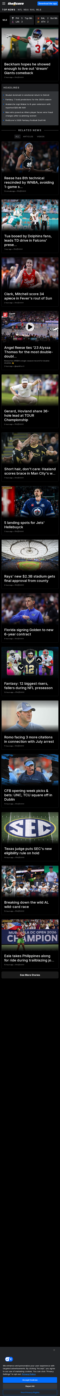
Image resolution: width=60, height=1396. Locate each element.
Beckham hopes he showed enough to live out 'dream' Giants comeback (27, 68)
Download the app (48, 3)
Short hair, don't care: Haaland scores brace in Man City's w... (30, 471)
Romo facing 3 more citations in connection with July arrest (29, 739)
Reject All (30, 1386)
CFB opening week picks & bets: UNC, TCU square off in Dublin (28, 795)
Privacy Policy (29, 1374)
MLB (39, 9)
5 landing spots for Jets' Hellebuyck (24, 525)
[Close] (54, 1350)
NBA (26, 9)
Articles (28, 136)
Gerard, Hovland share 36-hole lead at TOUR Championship (26, 415)
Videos (41, 136)
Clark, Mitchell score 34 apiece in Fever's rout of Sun (28, 296)
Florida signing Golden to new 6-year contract (28, 632)
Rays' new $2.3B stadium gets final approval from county (29, 578)
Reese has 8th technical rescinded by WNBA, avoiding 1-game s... (29, 182)
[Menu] (4, 3)
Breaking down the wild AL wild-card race (26, 904)
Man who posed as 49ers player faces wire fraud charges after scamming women (29, 114)
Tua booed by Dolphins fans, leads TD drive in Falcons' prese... (28, 240)
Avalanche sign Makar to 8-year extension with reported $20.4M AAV (28, 106)
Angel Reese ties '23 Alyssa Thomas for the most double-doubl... (28, 351)
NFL (20, 9)
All (17, 136)
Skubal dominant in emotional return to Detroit (27, 95)
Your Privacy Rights (30, 1392)
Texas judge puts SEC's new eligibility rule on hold (28, 851)
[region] (30, 1371)
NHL (32, 9)
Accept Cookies (30, 1380)
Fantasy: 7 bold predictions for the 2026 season (28, 99)
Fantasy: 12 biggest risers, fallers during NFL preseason (28, 685)
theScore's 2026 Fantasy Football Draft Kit (26, 120)
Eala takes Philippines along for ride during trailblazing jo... (29, 958)
